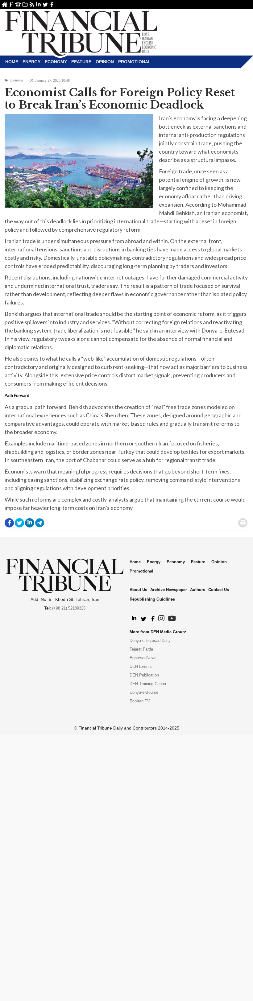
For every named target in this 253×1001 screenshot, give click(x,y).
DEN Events (141, 666)
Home (4, 4)
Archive (25, 4)
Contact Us (18, 4)
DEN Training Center (148, 683)
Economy (56, 61)
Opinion (105, 61)
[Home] (81, 32)
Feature (81, 61)
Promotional (134, 61)
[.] (134, 618)
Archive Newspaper (168, 589)
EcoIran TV (140, 701)
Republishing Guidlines (152, 599)
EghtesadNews (143, 658)
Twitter (45, 4)
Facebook (52, 4)
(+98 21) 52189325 (68, 608)
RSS (31, 4)
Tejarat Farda (141, 649)
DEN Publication (144, 675)
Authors (197, 589)
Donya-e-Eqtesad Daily (150, 640)
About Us (11, 4)
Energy (31, 61)
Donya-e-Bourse (144, 692)
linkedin (38, 4)
